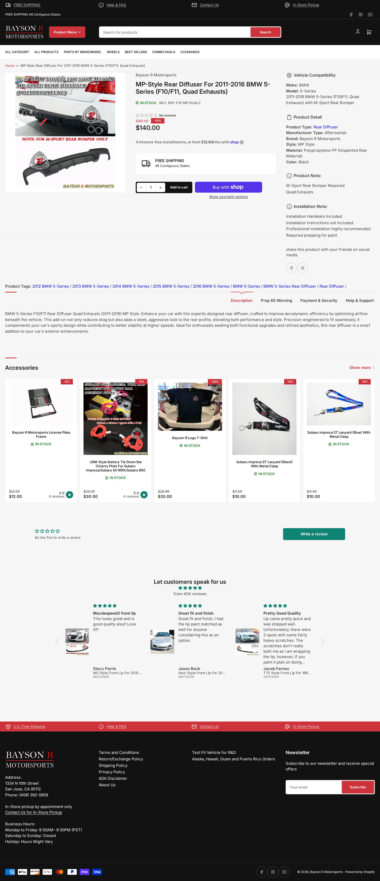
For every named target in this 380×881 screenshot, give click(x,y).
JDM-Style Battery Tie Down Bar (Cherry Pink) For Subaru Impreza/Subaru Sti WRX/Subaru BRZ (115, 466)
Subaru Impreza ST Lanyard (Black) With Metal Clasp (264, 464)
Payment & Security (318, 300)
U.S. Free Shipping (29, 726)
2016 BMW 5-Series (211, 286)
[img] (190, 588)
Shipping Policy (113, 765)
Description (241, 300)
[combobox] (190, 32)
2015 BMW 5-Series (171, 286)
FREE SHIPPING (27, 5)
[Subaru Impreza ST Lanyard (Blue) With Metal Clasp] (339, 404)
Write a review (314, 533)
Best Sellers (136, 52)
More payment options (228, 196)
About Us (107, 784)
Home (10, 65)
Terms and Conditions (119, 752)
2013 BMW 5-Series (90, 286)
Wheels (113, 52)
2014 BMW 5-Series (130, 286)
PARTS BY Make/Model (83, 52)
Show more (360, 367)
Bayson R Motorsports (156, 74)
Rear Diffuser (326, 127)
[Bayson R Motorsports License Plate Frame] (41, 404)
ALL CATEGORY (17, 52)
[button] (147, 115)
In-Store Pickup (306, 5)
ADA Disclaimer (113, 778)
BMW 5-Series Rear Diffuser (289, 286)
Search (265, 32)
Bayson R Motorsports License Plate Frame (41, 434)
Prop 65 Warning (276, 300)
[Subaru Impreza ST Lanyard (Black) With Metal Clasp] (264, 419)
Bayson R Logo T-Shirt (190, 438)
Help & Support (360, 300)
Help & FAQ (116, 5)
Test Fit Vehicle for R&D (214, 752)
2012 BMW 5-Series (50, 286)
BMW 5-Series (246, 286)
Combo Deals (163, 52)
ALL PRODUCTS (46, 52)
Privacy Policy (112, 771)
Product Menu (65, 32)
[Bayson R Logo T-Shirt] (190, 407)
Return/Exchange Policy (121, 758)
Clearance (190, 52)
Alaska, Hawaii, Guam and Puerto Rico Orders (233, 758)
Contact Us (209, 5)
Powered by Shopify (360, 872)
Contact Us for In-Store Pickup (33, 812)
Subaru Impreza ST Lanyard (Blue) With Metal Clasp (338, 434)
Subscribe (358, 787)
